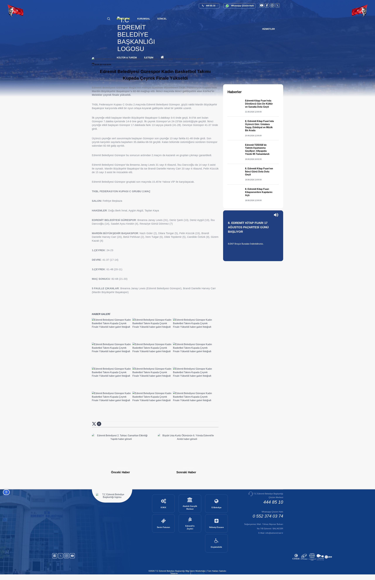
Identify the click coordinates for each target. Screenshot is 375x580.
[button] (162, 19)
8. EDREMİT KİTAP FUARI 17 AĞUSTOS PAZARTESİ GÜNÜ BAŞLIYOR (248, 227)
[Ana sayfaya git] (136, 48)
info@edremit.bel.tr (274, 533)
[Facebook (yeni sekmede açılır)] (267, 5)
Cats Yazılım (184, 573)
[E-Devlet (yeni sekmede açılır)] (304, 561)
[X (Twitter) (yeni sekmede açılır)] (277, 5)
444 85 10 (210, 5)
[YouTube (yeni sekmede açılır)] (261, 5)
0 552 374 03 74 (268, 516)
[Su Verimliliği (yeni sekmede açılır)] (321, 561)
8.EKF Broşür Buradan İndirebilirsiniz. (246, 243)
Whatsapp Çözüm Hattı (242, 5)
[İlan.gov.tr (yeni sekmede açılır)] (329, 561)
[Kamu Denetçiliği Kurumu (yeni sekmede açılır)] (312, 561)
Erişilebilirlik (199, 573)
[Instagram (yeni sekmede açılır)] (272, 5)
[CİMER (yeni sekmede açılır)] (296, 561)
